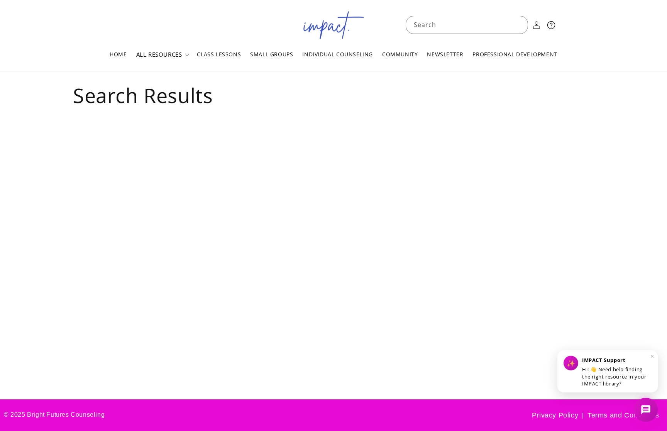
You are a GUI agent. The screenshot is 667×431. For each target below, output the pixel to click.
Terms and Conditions (623, 415)
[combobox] (467, 25)
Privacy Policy (555, 415)
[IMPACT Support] (646, 410)
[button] (162, 54)
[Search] (519, 24)
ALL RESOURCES (159, 54)
